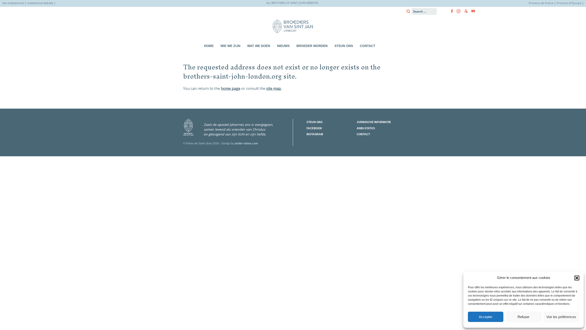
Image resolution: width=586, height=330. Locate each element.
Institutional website (40, 3)
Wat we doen (258, 46)
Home (209, 46)
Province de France (541, 3)
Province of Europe (569, 3)
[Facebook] (450, 11)
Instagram (315, 134)
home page (230, 88)
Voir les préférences (561, 317)
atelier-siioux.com (246, 143)
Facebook (314, 128)
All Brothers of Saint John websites (292, 3)
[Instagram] (457, 11)
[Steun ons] (464, 11)
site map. (274, 88)
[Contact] (472, 11)
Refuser (523, 317)
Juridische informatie (374, 122)
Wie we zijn (230, 46)
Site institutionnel (13, 3)
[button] (577, 278)
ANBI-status (366, 128)
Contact (367, 46)
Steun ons (343, 46)
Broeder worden (312, 46)
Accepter (485, 317)
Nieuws (283, 46)
